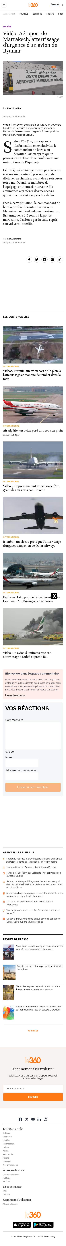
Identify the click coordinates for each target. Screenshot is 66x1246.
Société (50, 14)
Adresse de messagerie (20, 770)
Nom (8, 757)
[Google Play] (43, 1224)
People (6, 1158)
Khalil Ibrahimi (14, 108)
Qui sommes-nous (11, 1174)
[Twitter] (27, 1119)
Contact (6, 1194)
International (8, 1144)
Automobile (8, 1154)
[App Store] (22, 1224)
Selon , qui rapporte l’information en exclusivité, (33, 143)
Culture (6, 1147)
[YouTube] (33, 1119)
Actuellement (9, 14)
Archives (6, 1181)
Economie (37, 14)
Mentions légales (10, 1204)
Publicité (6, 1178)
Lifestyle (6, 1161)
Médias (6, 1151)
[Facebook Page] (20, 1119)
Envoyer (33, 1097)
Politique (23, 14)
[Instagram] (45, 1119)
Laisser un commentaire (33, 787)
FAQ (5, 1191)
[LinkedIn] (39, 1119)
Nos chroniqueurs (10, 1165)
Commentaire (14, 720)
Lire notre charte (15, 695)
